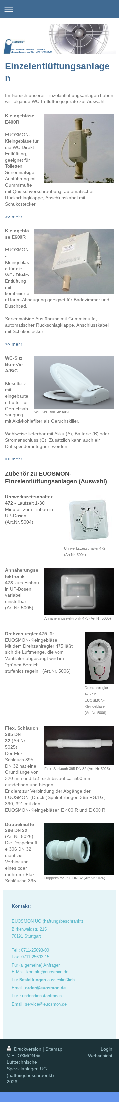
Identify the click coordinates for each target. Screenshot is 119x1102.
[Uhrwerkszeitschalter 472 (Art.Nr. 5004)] (89, 520)
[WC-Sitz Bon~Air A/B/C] (74, 382)
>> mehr (13, 216)
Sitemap (53, 1049)
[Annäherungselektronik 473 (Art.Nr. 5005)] (79, 591)
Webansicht (100, 1055)
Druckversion (28, 1049)
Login (106, 1049)
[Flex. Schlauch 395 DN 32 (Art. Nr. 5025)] (79, 745)
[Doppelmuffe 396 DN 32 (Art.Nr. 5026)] (79, 849)
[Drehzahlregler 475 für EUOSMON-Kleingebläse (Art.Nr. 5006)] (99, 658)
